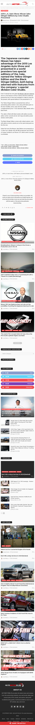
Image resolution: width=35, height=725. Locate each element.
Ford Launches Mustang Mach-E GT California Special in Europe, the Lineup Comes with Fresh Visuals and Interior (21, 439)
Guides (8, 580)
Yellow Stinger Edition (22, 147)
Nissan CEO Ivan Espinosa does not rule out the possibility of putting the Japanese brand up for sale (17, 305)
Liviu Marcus (6, 249)
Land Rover (4, 667)
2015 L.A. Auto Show (9, 144)
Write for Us (30, 718)
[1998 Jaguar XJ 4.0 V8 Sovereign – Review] (5, 483)
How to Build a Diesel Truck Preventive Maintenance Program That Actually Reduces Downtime (17, 584)
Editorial (18, 718)
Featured (20, 409)
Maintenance (19, 580)
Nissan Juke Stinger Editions (8, 147)
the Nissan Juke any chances (26, 93)
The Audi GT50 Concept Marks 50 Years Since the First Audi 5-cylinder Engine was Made (16, 334)
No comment (25, 20)
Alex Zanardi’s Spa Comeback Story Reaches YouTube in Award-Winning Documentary (16, 412)
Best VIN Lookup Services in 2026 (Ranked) (16, 474)
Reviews (19, 471)
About (3, 718)
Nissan (6, 10)
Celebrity (9, 409)
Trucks (4, 580)
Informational (12, 471)
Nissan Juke (15, 146)
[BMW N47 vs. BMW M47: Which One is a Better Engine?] (17, 631)
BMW (3, 639)
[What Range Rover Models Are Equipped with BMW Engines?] (5, 491)
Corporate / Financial (12, 300)
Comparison (5, 471)
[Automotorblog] (17, 3)
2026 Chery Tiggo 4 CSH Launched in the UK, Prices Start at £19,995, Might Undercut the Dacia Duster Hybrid (22, 430)
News (23, 241)
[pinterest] (17, 380)
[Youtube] (17, 387)
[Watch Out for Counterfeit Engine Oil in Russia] (17, 536)
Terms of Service (25, 721)
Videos (28, 409)
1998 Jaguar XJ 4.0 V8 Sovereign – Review (22, 481)
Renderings (16, 271)
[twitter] (17, 376)
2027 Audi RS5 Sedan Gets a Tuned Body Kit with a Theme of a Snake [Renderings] (17, 275)
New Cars (15, 330)
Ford (3, 610)
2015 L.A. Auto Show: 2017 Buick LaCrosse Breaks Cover (17, 173)
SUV (3, 669)
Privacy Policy (16, 721)
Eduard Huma (6, 20)
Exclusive (14, 409)
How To (13, 580)
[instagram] (17, 383)
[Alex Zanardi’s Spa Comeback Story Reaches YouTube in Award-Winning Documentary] (17, 407)
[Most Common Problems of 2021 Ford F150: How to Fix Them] (17, 601)
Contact (9, 721)
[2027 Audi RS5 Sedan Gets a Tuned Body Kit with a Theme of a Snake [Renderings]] (17, 262)
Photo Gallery (8, 271)
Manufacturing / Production (13, 241)
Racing (3, 409)
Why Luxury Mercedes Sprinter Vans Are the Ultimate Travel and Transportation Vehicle (21, 506)
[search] (33, 4)
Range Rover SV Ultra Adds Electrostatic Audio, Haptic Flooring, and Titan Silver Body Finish (22, 422)
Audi (2, 10)
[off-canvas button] (2, 4)
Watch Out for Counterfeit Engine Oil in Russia (15, 549)
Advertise (23, 718)
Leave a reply (7, 214)
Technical (8, 610)
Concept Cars (8, 330)
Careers (12, 718)
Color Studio (4, 146)
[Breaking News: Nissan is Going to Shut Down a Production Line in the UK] (17, 233)
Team (7, 718)
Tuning (21, 271)
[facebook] (17, 373)
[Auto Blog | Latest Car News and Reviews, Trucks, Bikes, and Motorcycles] (14, 685)
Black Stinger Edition (21, 144)
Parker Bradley (7, 415)
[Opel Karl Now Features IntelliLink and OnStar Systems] (5, 499)
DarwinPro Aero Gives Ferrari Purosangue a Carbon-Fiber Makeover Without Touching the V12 (22, 448)
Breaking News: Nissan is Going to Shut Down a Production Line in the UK (15, 245)
